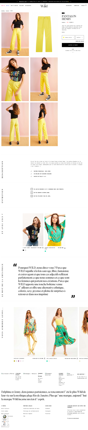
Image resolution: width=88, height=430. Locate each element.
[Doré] (14, 361)
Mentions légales (27, 413)
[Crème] (49, 361)
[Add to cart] (42, 248)
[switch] (4, 424)
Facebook (47, 408)
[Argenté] (16, 361)
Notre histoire (5, 408)
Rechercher (69, 5)
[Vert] (45, 251)
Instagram (47, 411)
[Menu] (7, 415)
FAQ (24, 416)
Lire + (63, 32)
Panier (84, 5)
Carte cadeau (4, 411)
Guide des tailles (80, 41)
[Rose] (20, 361)
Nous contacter (5, 413)
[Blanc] (25, 250)
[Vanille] (79, 361)
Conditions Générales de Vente (31, 408)
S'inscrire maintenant (73, 418)
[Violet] (18, 361)
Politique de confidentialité (31, 411)
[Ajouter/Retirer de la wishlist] (40, 243)
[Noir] (23, 250)
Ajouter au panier (73, 45)
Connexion (76, 5)
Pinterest (47, 413)
